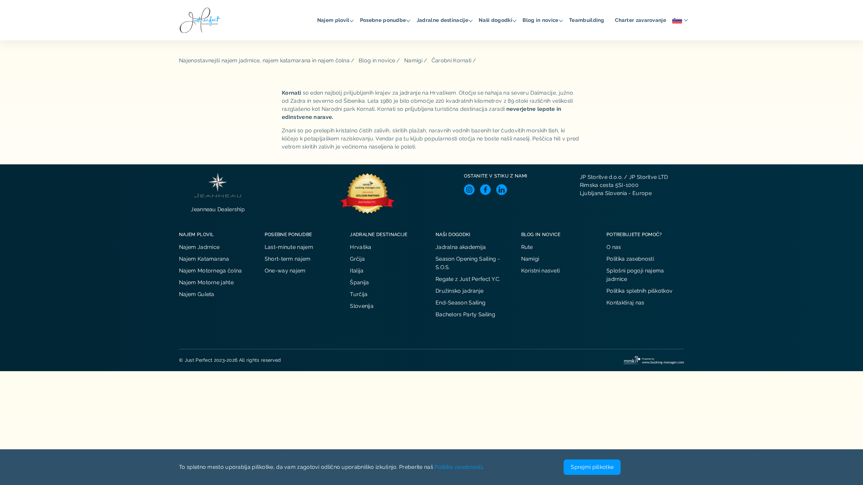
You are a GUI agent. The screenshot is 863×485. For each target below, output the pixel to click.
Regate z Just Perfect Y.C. (468, 279)
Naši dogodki (496, 20)
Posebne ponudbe (384, 20)
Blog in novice (541, 20)
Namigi (413, 60)
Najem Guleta (196, 294)
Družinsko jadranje (459, 291)
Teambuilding (587, 20)
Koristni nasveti (540, 270)
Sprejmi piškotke (592, 467)
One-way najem (285, 270)
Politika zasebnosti (630, 259)
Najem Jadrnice (199, 247)
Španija (359, 282)
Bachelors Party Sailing (465, 314)
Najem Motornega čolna (210, 270)
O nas (613, 247)
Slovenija (362, 306)
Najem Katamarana (204, 259)
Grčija (357, 259)
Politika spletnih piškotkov (639, 291)
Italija (356, 270)
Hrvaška (360, 247)
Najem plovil (334, 20)
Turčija (358, 294)
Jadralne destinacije (443, 20)
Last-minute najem (289, 247)
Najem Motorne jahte (206, 282)
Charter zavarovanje (641, 20)
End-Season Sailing (460, 302)
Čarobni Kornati (452, 60)
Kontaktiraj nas (625, 302)
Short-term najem (288, 259)
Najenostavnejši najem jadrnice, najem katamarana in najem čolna (264, 60)
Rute (527, 247)
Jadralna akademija (461, 247)
